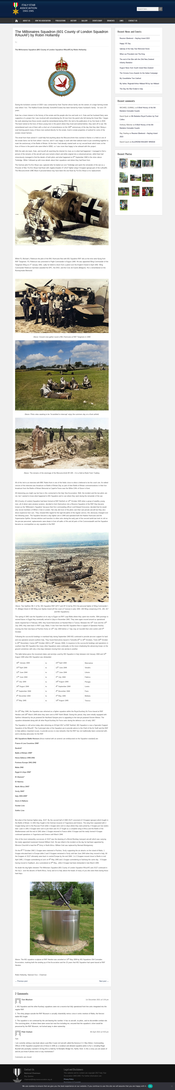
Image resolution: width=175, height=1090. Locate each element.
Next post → (104, 981)
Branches (111, 20)
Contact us (132, 20)
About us (26, 20)
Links (121, 20)
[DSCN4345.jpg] (135, 169)
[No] (172, 1086)
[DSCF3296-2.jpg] (135, 196)
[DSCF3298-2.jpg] (123, 196)
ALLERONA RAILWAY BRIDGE (143, 142)
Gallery (84, 20)
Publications (60, 20)
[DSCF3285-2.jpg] (147, 196)
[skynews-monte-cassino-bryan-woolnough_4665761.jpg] (135, 183)
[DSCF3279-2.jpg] (123, 210)
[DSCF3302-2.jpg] (147, 183)
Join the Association (42, 20)
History (73, 20)
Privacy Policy (69, 1079)
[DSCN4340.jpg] (147, 169)
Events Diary (97, 20)
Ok (150, 1086)
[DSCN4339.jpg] (123, 183)
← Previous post (21, 981)
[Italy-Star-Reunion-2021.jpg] (123, 169)
